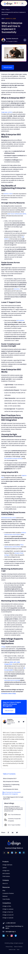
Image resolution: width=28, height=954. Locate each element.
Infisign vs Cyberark (7, 917)
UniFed (4, 867)
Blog (3, 890)
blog (7, 9)
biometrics (17, 289)
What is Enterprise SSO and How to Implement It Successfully (14, 13)
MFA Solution (6, 873)
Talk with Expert (7, 67)
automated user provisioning (12, 680)
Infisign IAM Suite (7, 864)
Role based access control (8, 517)
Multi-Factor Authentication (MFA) (16, 213)
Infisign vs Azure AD (8, 915)
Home (3, 9)
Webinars (5, 896)
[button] (17, 3)
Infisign (3, 646)
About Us (5, 883)
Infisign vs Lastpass (7, 909)
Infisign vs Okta (6, 906)
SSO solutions (20, 320)
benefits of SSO (8, 193)
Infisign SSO (5, 870)
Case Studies (6, 899)
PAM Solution (6, 876)
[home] (8, 3)
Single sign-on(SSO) (6, 112)
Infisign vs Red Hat (7, 912)
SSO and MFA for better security (13, 458)
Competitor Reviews (8, 893)
